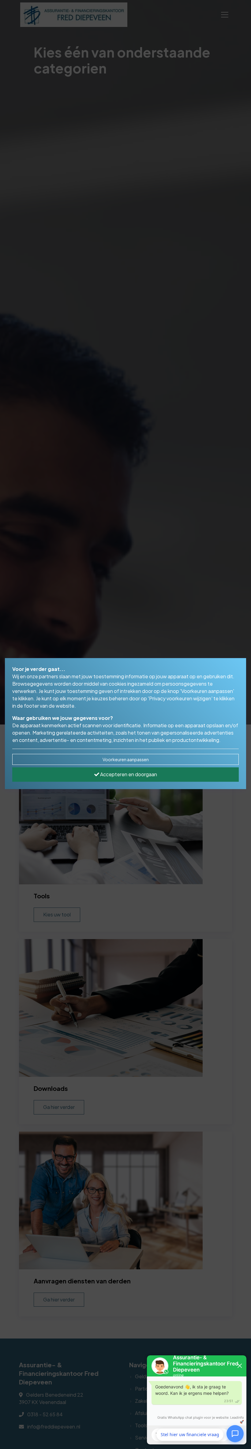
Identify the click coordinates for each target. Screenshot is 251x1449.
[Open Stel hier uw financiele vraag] (235, 1434)
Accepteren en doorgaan (128, 774)
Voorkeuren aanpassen (126, 759)
